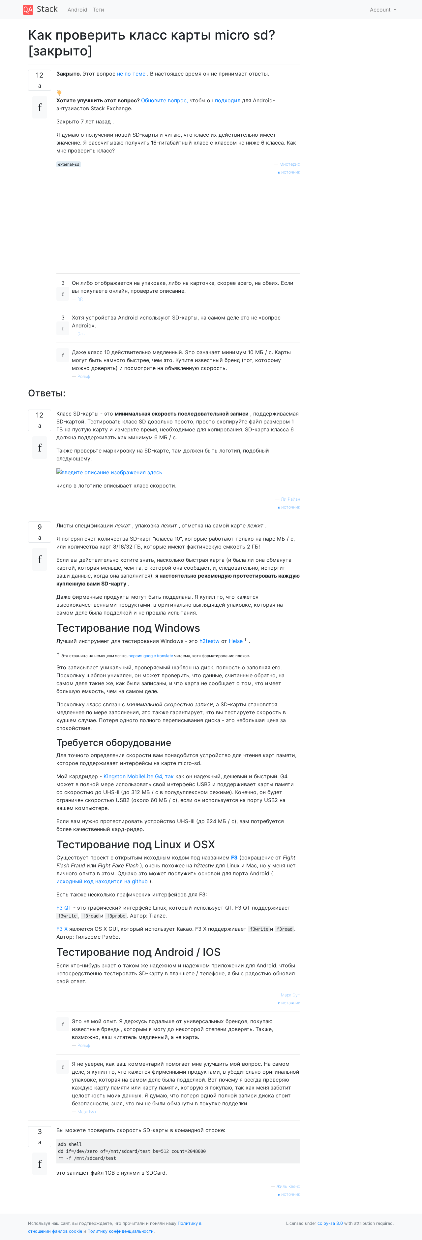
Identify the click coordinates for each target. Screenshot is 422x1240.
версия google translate (151, 655)
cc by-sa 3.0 (330, 1223)
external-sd (68, 164)
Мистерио (290, 164)
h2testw (209, 641)
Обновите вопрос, (164, 100)
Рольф (83, 376)
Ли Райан (290, 499)
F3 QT (64, 907)
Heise (236, 641)
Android (77, 9)
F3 (234, 857)
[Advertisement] (178, 222)
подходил (227, 100)
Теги (98, 9)
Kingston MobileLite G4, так (139, 776)
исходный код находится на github (102, 881)
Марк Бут (290, 994)
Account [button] (381, 9)
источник (290, 172)
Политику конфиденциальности (120, 1231)
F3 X (62, 928)
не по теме (131, 73)
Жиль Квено (288, 1186)
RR (80, 299)
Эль (81, 333)
